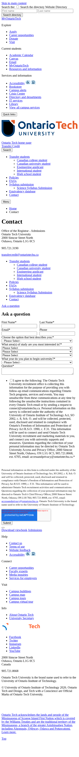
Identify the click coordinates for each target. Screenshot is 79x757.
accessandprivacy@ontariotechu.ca (20, 501)
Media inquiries (18, 574)
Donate (13, 38)
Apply (13, 31)
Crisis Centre (17, 93)
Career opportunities (21, 35)
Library (13, 104)
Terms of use (17, 546)
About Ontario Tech (21, 614)
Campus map (17, 594)
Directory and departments (25, 97)
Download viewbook (14, 530)
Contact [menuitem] (14, 212)
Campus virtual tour (21, 601)
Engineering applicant (30, 167)
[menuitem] (47, 160)
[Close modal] (3, 527)
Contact (14, 194)
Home (13, 208)
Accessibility (17, 83)
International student (29, 170)
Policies (14, 177)
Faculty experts (18, 571)
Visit (12, 42)
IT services (15, 100)
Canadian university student (33, 163)
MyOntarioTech (19, 65)
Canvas (13, 58)
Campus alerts (17, 90)
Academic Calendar (21, 55)
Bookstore (15, 86)
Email (12, 62)
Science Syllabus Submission (34, 188)
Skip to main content (14, 3)
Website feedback (19, 550)
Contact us (15, 543)
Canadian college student (32, 160)
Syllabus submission (21, 184)
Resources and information (25, 69)
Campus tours (17, 598)
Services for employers (23, 578)
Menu (6, 201)
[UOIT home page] (39, 139)
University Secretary (21, 618)
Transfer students (19, 156)
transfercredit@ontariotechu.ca (20, 254)
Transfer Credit (11, 146)
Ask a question (11, 305)
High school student (29, 174)
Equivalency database (22, 191)
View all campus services (24, 107)
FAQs (12, 181)
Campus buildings (20, 591)
